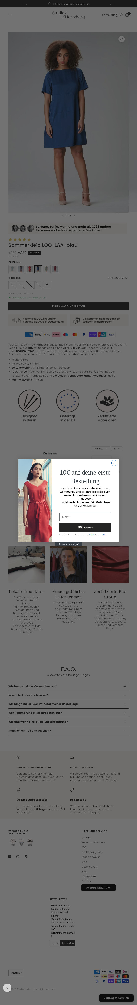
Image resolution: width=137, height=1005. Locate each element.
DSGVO (91, 535)
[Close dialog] (114, 463)
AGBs (104, 535)
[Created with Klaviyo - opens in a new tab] (68, 544)
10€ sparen (85, 527)
